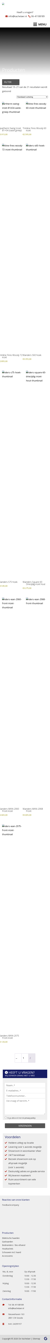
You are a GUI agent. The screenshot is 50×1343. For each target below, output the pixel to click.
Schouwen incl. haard (11, 1252)
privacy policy (30, 1118)
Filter (7, 82)
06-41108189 (38, 16)
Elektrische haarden (11, 1238)
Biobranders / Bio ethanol (13, 1245)
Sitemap (36, 1338)
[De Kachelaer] (10, 4)
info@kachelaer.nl (17, 16)
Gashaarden (7, 1241)
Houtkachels (7, 1248)
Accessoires (7, 1256)
